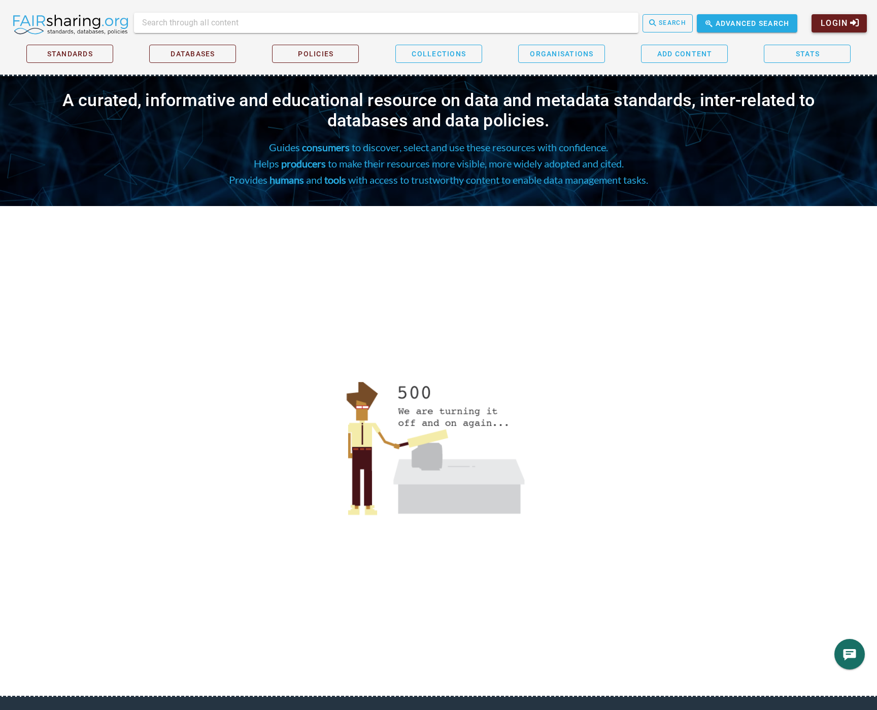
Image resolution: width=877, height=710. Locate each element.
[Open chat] (849, 654)
